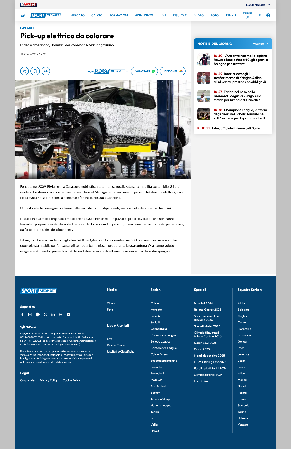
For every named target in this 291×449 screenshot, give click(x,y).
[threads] (61, 314)
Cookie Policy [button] (71, 380)
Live (109, 339)
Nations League (161, 405)
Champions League (163, 335)
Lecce (241, 367)
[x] (45, 314)
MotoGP (156, 380)
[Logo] (46, 15)
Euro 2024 (201, 381)
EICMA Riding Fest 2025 (210, 362)
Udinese (243, 418)
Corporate (27, 380)
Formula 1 (157, 367)
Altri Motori (158, 386)
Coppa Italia (159, 329)
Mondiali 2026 (203, 303)
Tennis (155, 412)
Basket (155, 392)
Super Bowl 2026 (205, 343)
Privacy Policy (48, 380)
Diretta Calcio (116, 345)
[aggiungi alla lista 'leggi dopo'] (35, 71)
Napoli (242, 386)
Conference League (164, 348)
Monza (242, 380)
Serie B (155, 322)
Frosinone (244, 335)
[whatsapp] (38, 314)
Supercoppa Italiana (164, 361)
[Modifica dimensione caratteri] (46, 71)
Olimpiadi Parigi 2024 (208, 375)
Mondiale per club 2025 (209, 355)
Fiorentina (244, 329)
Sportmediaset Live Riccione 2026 (206, 318)
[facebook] (22, 314)
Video (111, 303)
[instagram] (30, 314)
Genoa (242, 341)
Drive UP (156, 431)
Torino (242, 412)
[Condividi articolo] (24, 71)
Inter (241, 348)
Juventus (243, 354)
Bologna (243, 309)
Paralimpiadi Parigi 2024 (210, 368)
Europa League (160, 341)
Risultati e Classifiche (120, 351)
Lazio (241, 361)
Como (242, 322)
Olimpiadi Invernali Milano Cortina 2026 (208, 334)
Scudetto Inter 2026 (207, 326)
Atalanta (243, 303)
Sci (152, 418)
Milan (241, 373)
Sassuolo (243, 405)
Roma (242, 399)
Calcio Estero (159, 354)
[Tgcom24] (28, 5)
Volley (154, 424)
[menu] (22, 15)
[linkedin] (53, 314)
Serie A (155, 316)
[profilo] (268, 15)
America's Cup (160, 399)
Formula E (157, 373)
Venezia (243, 424)
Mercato (156, 309)
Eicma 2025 (202, 349)
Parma (242, 392)
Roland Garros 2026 (207, 309)
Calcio (155, 303)
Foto (110, 309)
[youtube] (68, 314)
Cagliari (243, 316)
